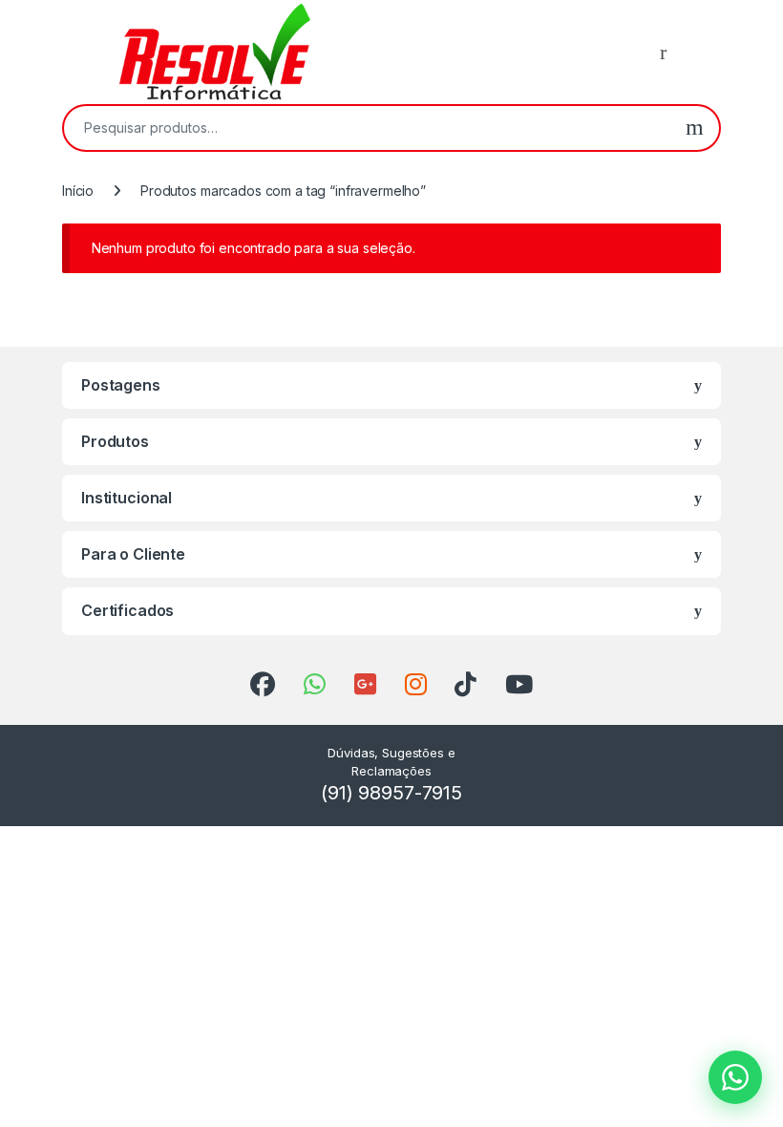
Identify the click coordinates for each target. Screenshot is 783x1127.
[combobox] (367, 128)
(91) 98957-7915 (391, 792)
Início (78, 190)
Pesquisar (694, 128)
